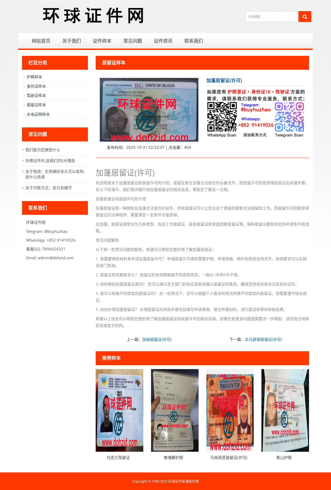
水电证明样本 (38, 114)
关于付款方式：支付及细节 (48, 188)
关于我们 (71, 41)
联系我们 (193, 41)
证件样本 (102, 41)
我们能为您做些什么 (42, 150)
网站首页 (41, 41)
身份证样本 (36, 86)
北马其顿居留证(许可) (263, 339)
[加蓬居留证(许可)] (149, 110)
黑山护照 (284, 457)
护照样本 (34, 76)
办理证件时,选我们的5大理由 (50, 160)
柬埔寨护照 (173, 457)
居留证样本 (36, 104)
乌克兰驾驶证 (118, 457)
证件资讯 (163, 41)
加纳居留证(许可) (156, 339)
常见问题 (132, 41)
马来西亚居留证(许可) (228, 457)
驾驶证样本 (36, 95)
